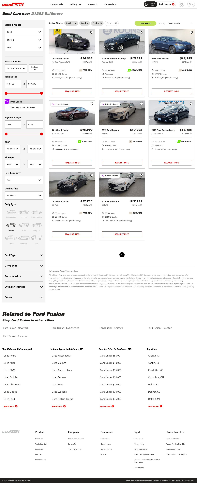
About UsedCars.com (76, 439)
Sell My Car (75, 4)
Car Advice (39, 449)
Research (92, 4)
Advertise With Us (74, 449)
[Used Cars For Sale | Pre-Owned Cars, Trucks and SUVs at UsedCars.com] (13, 4)
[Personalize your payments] (91, 62)
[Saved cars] (181, 4)
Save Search (145, 23)
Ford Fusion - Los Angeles (65, 328)
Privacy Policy (139, 444)
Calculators (105, 439)
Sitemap (104, 454)
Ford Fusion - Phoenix (15, 336)
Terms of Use (138, 439)
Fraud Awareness (140, 449)
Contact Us (72, 444)
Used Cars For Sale (173, 439)
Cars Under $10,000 (173, 449)
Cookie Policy (139, 468)
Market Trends (106, 449)
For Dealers (110, 4)
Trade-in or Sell (41, 444)
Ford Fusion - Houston (160, 328)
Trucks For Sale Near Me (175, 444)
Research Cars (40, 459)
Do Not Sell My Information (144, 454)
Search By (39, 439)
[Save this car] (92, 33)
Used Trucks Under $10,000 (176, 454)
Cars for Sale (56, 4)
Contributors (106, 444)
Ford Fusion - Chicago (111, 328)
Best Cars (38, 454)
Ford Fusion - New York (15, 328)
